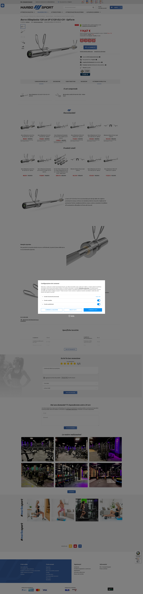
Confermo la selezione (51, 309)
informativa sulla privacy (84, 288)
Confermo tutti (92, 309)
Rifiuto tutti (73, 309)
